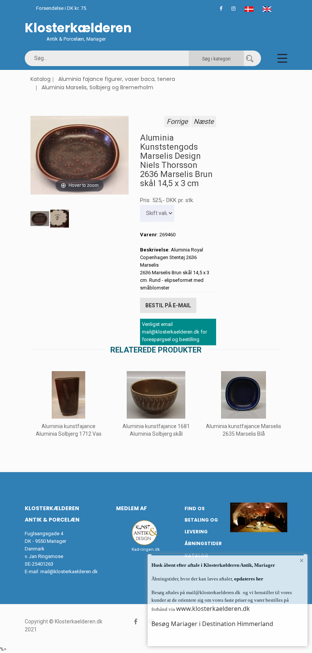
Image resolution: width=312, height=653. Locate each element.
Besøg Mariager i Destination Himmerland (212, 624)
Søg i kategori (216, 59)
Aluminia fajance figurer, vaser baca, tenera (116, 79)
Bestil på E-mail (168, 305)
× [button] (301, 560)
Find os (195, 508)
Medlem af (131, 508)
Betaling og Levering (201, 526)
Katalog (40, 79)
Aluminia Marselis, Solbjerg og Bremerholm (97, 87)
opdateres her (248, 579)
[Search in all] (249, 58)
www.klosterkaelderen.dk (213, 608)
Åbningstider (203, 543)
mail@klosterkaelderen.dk (69, 571)
